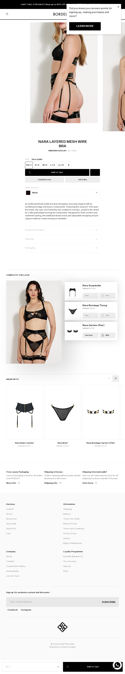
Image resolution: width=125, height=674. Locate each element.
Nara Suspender (92, 285)
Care (8, 534)
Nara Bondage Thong (95, 305)
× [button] (118, 6)
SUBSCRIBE (109, 602)
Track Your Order (71, 519)
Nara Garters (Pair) (93, 325)
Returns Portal (70, 524)
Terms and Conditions (73, 529)
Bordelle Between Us (73, 557)
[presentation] (109, 378)
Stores (9, 514)
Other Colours (32, 188)
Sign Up (67, 566)
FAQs (66, 571)
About (9, 557)
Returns (67, 514)
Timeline (10, 561)
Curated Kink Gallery (16, 566)
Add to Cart (57, 172)
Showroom (11, 519)
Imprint (66, 538)
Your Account (69, 561)
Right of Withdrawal (72, 543)
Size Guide (11, 524)
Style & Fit (11, 529)
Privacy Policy (70, 534)
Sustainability (12, 571)
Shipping (67, 509)
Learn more (85, 26)
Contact (10, 509)
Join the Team (13, 576)
